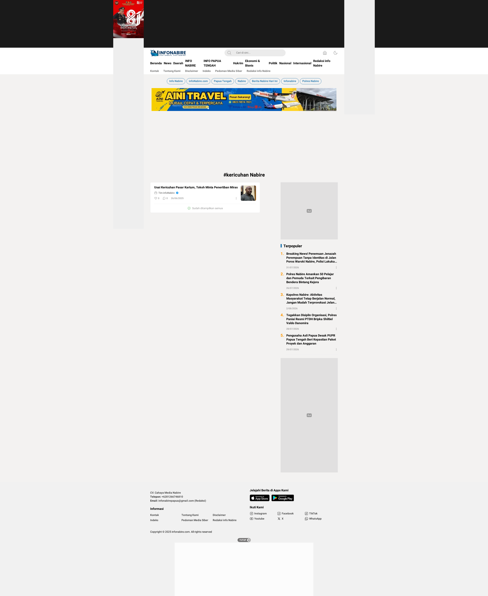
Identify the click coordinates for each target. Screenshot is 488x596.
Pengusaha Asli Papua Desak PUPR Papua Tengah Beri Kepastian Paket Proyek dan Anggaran (311, 339)
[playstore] (282, 498)
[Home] (325, 53)
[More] (236, 198)
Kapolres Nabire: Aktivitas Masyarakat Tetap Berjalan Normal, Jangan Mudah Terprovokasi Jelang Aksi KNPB (311, 299)
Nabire (242, 81)
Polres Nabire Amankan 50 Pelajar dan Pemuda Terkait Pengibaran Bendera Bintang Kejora (310, 278)
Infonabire (290, 81)
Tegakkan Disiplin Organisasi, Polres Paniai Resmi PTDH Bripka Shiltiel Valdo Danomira (311, 319)
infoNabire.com (198, 81)
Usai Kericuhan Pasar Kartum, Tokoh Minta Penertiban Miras (196, 188)
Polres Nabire (310, 81)
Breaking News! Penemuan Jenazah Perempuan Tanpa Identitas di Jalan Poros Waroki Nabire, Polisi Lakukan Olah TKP (311, 258)
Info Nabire (176, 81)
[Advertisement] (244, 26)
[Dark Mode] (335, 53)
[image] (248, 193)
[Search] (229, 53)
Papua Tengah (223, 81)
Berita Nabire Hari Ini (265, 81)
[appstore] (260, 498)
